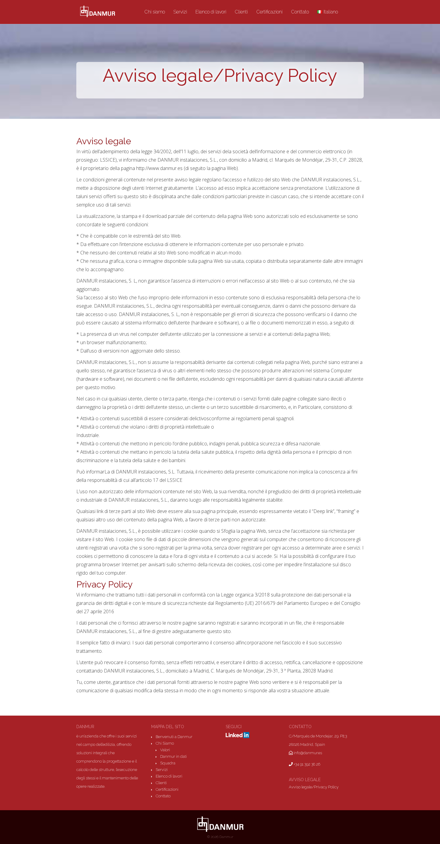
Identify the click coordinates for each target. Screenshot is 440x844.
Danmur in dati (173, 756)
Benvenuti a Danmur (174, 736)
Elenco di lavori (210, 12)
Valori (165, 750)
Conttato (300, 12)
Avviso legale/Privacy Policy (314, 787)
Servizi (180, 12)
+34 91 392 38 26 (306, 764)
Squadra (167, 763)
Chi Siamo (165, 743)
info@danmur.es (307, 753)
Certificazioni (269, 12)
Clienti (241, 12)
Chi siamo (154, 12)
